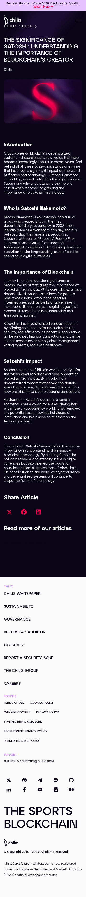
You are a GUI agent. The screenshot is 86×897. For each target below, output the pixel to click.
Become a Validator (24, 632)
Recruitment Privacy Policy (25, 731)
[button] (9, 512)
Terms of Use (14, 703)
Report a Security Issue (28, 658)
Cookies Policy (42, 703)
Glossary (14, 645)
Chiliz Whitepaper (22, 594)
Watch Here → (43, 6)
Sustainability (18, 607)
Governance (17, 619)
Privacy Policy (47, 712)
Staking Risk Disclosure (23, 722)
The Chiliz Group (21, 671)
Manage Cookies (17, 712)
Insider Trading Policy (22, 741)
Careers (12, 684)
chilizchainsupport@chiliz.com (29, 761)
